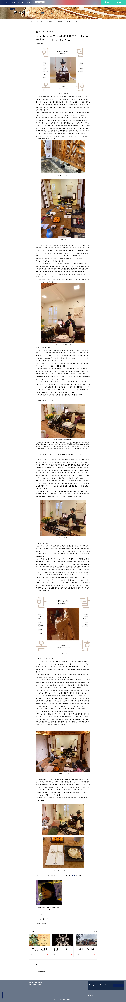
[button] (95, 21)
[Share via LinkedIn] (44, 919)
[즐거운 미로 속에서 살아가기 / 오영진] (63, 940)
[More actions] (89, 32)
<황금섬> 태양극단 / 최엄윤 (86, 949)
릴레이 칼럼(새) (50, 21)
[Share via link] (47, 919)
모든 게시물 (31, 21)
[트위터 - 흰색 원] (120, 2)
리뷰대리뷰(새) (60, 21)
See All (95, 931)
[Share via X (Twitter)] (40, 919)
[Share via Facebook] (36, 919)
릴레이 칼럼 (39, 914)
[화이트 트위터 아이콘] (93, 995)
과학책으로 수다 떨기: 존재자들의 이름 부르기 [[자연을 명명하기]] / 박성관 (39, 950)
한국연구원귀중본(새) (72, 21)
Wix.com (68, 999)
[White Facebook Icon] (88, 995)
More (81, 21)
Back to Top (2, 996)
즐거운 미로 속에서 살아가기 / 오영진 (62, 949)
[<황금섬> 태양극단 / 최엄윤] (86, 940)
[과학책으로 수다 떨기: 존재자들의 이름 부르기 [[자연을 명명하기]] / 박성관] (39, 940)
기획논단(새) (40, 21)
